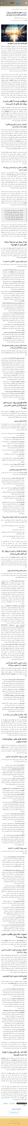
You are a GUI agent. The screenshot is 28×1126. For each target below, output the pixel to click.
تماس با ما (14, 1123)
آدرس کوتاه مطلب (14, 1112)
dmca (18, 1123)
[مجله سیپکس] (14, 3)
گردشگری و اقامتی (15, 9)
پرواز (24, 1105)
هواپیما (5, 1103)
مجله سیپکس (23, 9)
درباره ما (9, 1123)
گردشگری (12, 1103)
